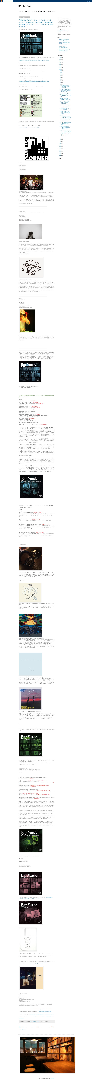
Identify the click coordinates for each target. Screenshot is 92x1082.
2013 (60, 151)
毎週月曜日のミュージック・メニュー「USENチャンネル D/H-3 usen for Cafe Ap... (66, 131)
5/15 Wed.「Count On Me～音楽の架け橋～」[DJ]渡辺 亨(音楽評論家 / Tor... (65, 90)
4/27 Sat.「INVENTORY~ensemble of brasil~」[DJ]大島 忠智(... (65, 116)
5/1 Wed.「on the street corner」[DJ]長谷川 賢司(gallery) (65, 112)
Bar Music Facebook (63, 44)
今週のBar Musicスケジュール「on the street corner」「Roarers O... (65, 86)
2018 (60, 143)
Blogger (52, 1078)
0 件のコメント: (36, 1021)
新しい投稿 (21, 1027)
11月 (61, 72)
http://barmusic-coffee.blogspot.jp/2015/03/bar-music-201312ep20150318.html (42, 1014)
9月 (60, 75)
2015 (60, 148)
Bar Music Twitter (62, 46)
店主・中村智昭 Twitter (63, 47)
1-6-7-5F (67, 30)
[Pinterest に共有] (47, 1021)
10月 (61, 74)
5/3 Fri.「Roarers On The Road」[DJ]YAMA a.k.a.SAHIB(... (64, 102)
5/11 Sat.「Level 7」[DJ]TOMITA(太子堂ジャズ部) (65, 95)
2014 (60, 150)
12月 (61, 70)
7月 (60, 79)
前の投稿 (52, 1027)
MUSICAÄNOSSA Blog (63, 50)
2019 (60, 69)
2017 (60, 145)
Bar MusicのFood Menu (63, 40)
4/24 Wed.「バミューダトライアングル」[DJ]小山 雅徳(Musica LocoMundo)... (65, 119)
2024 (60, 60)
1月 (60, 141)
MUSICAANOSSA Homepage (64, 49)
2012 (60, 153)
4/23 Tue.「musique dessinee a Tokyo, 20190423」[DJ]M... (65, 123)
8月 (60, 77)
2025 (60, 59)
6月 (60, 80)
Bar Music (24, 6)
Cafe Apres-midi (62, 52)
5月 (60, 82)
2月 (60, 139)
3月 (60, 138)
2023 (60, 62)
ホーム (37, 1027)
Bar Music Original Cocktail (64, 39)
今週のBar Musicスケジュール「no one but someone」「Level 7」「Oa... (65, 127)
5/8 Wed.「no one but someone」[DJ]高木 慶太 (65, 99)
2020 (60, 67)
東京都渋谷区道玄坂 (61, 30)
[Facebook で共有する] (45, 1021)
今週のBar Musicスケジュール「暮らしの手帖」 (65, 109)
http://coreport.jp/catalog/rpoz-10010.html (45, 1011)
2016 (60, 146)
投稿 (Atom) (23, 1029)
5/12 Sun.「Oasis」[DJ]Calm (65, 93)
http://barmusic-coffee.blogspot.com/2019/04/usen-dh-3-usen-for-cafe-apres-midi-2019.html (36, 59)
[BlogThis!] (42, 1021)
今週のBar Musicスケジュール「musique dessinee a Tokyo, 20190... (65, 106)
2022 (60, 64)
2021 (60, 65)
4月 (60, 84)
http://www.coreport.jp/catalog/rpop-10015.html (38, 963)
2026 (60, 57)
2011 (60, 155)
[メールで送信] (41, 1021)
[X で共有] (44, 1021)
